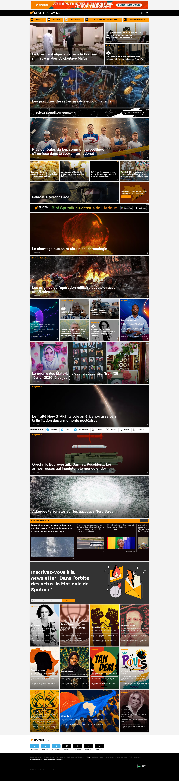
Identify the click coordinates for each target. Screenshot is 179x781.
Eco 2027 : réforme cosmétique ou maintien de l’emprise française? (44, 674)
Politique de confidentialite (75, 757)
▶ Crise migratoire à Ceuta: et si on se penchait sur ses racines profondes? (132, 323)
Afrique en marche (128, 625)
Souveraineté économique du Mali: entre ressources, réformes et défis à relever (103, 679)
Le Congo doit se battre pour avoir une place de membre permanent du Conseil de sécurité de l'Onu (82, 725)
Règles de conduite (135, 757)
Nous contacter (60, 757)
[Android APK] (142, 766)
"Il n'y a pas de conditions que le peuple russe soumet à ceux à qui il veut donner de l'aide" (134, 678)
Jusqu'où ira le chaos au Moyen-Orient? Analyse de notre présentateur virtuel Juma (134, 335)
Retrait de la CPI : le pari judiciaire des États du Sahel (104, 684)
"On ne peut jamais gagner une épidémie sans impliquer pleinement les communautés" (43, 716)
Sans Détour (95, 322)
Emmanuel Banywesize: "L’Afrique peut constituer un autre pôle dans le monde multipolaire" (133, 726)
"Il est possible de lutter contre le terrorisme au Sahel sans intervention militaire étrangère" (134, 630)
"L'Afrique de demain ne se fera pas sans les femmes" (104, 674)
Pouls (123, 667)
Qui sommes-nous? (35, 757)
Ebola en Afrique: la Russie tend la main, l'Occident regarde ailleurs (43, 679)
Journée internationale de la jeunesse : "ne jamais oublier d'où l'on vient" (134, 684)
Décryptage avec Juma (129, 320)
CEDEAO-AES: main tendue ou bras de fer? (74, 675)
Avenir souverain (111, 46)
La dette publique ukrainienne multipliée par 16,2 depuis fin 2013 (44, 330)
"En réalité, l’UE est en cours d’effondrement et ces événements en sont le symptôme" (134, 636)
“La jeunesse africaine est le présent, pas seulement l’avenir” (103, 641)
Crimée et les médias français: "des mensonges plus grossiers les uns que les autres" (43, 640)
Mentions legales (49, 757)
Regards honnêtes (67, 301)
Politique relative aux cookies (94, 757)
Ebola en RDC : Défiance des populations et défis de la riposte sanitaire (74, 684)
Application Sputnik (36, 759)
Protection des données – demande (116, 757)
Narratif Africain (74, 668)
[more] (102, 62)
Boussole (34, 711)
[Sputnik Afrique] (40, 15)
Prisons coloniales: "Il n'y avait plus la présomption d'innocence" (72, 679)
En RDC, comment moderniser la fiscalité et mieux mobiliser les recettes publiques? (44, 727)
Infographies (35, 321)
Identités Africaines (128, 710)
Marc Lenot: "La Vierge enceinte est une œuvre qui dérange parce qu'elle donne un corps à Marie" (133, 714)
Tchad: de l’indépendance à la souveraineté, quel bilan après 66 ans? (104, 636)
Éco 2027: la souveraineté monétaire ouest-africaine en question (44, 684)
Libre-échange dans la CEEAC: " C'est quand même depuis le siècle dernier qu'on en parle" (74, 640)
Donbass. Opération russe (74, 192)
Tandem (94, 670)
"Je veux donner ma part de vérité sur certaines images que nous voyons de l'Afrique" (132, 671)
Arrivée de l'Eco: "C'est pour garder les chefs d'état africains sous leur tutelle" (74, 634)
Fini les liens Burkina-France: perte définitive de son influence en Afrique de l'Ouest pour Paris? (133, 329)
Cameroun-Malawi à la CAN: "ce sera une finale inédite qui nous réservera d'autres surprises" (73, 628)
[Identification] (137, 13)
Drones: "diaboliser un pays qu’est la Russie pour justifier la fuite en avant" (44, 634)
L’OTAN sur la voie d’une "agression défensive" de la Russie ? (41, 629)
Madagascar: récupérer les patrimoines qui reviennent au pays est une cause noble (84, 720)
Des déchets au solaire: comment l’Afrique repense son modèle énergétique (104, 631)
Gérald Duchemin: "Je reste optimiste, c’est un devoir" (134, 720)
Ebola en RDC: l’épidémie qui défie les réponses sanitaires (42, 722)
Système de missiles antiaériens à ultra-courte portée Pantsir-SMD (43, 325)
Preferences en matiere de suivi (53, 759)
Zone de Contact (67, 624)
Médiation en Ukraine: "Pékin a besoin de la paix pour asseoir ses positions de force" (134, 641)
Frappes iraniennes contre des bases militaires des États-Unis (42, 335)
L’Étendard (89, 711)
